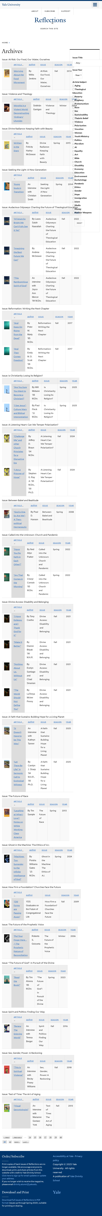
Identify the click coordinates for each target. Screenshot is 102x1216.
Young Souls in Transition (19, 188)
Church (78, 162)
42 (10, 1141)
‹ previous (17, 1137)
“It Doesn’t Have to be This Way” (18, 736)
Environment (81, 176)
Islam (77, 202)
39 (56, 1137)
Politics (78, 140)
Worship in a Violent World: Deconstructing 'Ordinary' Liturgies (21, 113)
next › (17, 1141)
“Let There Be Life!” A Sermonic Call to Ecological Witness (19, 773)
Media (78, 205)
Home (5, 42)
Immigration (81, 198)
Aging (77, 85)
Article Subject (80, 82)
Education (79, 173)
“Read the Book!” (17, 981)
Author (32, 64)
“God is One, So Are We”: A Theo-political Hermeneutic (20, 519)
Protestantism (82, 104)
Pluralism (79, 144)
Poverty (78, 96)
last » (26, 1141)
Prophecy (79, 100)
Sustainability (81, 115)
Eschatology (81, 180)
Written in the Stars (18, 147)
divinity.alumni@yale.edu (25, 1184)
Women (78, 133)
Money (78, 209)
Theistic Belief (81, 118)
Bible (77, 158)
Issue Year (77, 70)
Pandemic (79, 183)
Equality (79, 151)
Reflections (50, 20)
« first (6, 1137)
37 (45, 1137)
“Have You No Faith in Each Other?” (17, 557)
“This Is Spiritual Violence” (18, 1071)
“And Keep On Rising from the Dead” (18, 331)
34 (30, 1137)
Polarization (80, 125)
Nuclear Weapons (83, 212)
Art (76, 154)
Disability (79, 165)
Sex (76, 111)
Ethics (78, 187)
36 (40, 1137)
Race (77, 107)
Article (18, 64)
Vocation (79, 129)
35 (35, 1137)
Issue (43, 64)
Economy (79, 169)
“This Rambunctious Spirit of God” (21, 282)
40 (61, 1137)
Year (69, 64)
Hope (77, 194)
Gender (78, 191)
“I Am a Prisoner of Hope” (19, 473)
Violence (79, 122)
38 (50, 1137)
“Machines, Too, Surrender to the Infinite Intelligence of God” (19, 868)
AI (76, 147)
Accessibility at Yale (63, 1156)
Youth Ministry (82, 136)
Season (59, 64)
